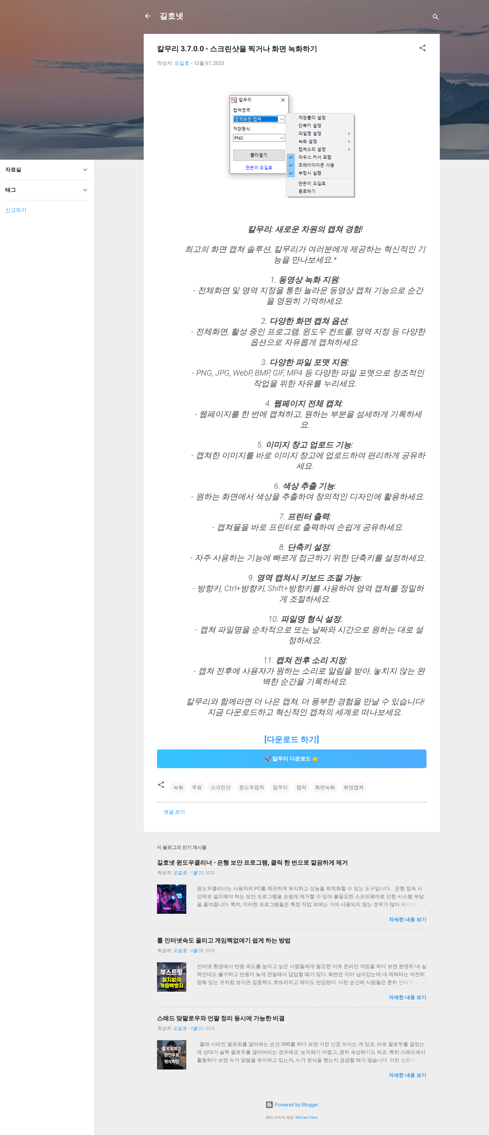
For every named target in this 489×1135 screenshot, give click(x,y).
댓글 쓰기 (174, 812)
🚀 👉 (291, 758)
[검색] (436, 18)
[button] (422, 49)
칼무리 (280, 787)
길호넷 (172, 16)
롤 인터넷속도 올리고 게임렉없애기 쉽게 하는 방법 (224, 940)
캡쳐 (301, 787)
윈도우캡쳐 (251, 787)
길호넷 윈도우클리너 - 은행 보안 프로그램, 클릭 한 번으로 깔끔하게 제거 (252, 862)
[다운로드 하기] (291, 739)
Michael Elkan (306, 1117)
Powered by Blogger (295, 1105)
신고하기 (16, 210)
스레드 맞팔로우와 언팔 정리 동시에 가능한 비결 (221, 1018)
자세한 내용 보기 (407, 919)
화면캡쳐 (354, 787)
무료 (197, 787)
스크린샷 (221, 787)
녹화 (178, 787)
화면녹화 (325, 787)
